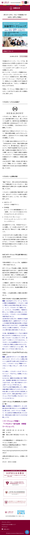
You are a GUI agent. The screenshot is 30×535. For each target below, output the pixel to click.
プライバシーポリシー (6, 522)
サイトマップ (4, 526)
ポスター (4, 462)
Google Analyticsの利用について (9, 524)
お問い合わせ (6, 529)
